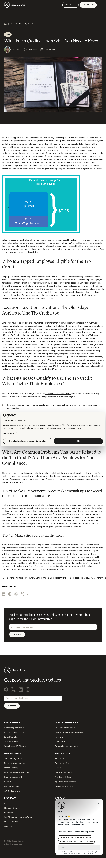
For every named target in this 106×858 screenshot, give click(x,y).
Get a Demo (88, 5)
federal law (51, 153)
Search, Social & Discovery (16, 746)
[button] (28, 594)
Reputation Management (66, 746)
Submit (17, 634)
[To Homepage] (14, 5)
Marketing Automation (14, 732)
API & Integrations (12, 791)
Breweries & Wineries (64, 786)
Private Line (60, 737)
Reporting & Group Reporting (17, 772)
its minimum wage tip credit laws (32, 338)
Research (8, 812)
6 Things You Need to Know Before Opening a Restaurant (36, 577)
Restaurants (60, 758)
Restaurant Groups (63, 763)
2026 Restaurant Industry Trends (18, 817)
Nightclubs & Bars (63, 777)
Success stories (11, 822)
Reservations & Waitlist (65, 727)
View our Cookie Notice (71, 428)
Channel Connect (12, 786)
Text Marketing (11, 741)
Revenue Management (14, 763)
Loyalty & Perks (62, 741)
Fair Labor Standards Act (36, 137)
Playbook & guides (12, 808)
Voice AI (8, 781)
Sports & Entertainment (65, 781)
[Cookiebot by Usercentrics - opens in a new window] (9, 416)
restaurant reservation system (85, 520)
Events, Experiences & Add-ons (69, 732)
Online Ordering (11, 768)
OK (78, 441)
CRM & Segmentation (14, 727)
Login (68, 5)
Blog (12, 24)
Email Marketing (11, 737)
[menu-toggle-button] (100, 5)
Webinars (8, 826)
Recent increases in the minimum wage (47, 341)
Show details (8, 433)
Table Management (13, 758)
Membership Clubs (63, 772)
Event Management (13, 777)
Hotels (58, 768)
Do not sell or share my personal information (27, 441)
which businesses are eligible (58, 393)
